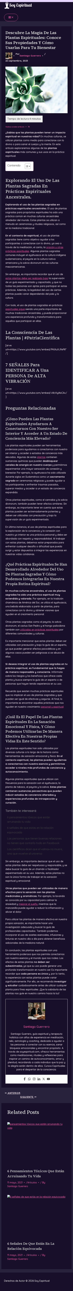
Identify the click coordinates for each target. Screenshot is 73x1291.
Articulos (32, 1182)
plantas (41, 457)
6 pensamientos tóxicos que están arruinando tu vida (28, 819)
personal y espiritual (52, 706)
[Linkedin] (38, 1079)
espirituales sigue (15, 309)
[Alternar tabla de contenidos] (26, 166)
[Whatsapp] (29, 1079)
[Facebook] (24, 1079)
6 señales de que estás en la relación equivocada (30, 830)
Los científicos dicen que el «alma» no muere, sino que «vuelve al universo (35, 851)
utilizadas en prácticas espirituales (39, 629)
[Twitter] (43, 1079)
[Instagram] (34, 1079)
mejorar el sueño (28, 904)
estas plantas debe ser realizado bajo (26, 278)
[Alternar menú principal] (11, 17)
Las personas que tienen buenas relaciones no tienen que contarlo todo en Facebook (34, 841)
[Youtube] (48, 1079)
